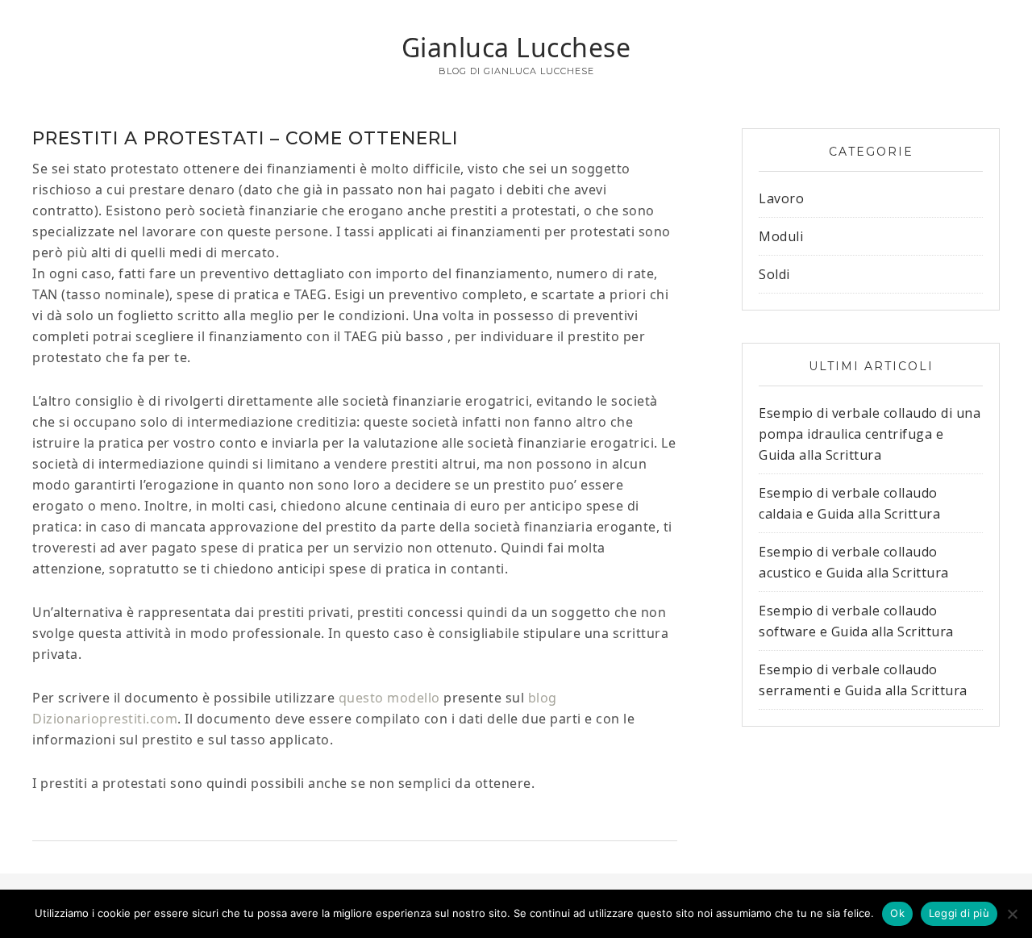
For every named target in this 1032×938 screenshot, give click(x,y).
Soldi (774, 274)
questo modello (389, 698)
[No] (1012, 914)
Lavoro (781, 198)
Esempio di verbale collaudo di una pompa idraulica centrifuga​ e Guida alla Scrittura (869, 434)
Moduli (781, 236)
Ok (897, 913)
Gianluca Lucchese (516, 47)
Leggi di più (959, 913)
